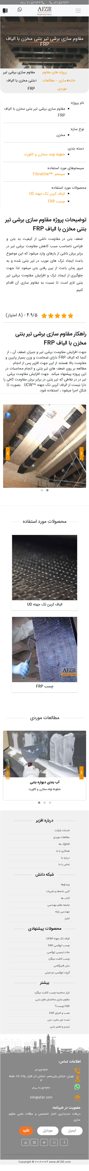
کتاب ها (65, 898)
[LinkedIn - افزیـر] (34, 1142)
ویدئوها (65, 884)
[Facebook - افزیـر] (64, 1142)
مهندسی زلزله (62, 911)
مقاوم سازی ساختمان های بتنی (52, 999)
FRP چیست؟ (62, 1006)
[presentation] (81, 454)
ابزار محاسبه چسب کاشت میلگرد (52, 992)
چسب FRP (56, 202)
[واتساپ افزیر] (19, 11)
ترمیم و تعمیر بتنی (60, 1026)
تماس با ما (64, 864)
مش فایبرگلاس (62, 966)
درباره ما (65, 858)
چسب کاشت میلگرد (59, 959)
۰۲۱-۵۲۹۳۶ (60, 3)
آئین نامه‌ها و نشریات (58, 891)
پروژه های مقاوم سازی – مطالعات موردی (54, 80)
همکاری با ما (63, 851)
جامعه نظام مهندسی (58, 905)
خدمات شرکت (62, 830)
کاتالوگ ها (64, 844)
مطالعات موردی (61, 837)
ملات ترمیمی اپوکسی (58, 952)
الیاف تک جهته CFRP (58, 938)
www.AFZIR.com (60, 1162)
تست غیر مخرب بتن (58, 1020)
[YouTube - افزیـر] (25, 1142)
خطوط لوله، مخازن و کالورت (44, 155)
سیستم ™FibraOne (49, 174)
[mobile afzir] (6, 10)
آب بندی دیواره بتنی (44, 782)
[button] (47, 490)
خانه (72, 81)
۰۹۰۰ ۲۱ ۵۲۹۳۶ (30, 3)
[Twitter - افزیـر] (44, 1142)
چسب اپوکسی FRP (59, 945)
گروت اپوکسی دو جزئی (57, 972)
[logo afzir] (44, 10)
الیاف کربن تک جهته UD (47, 194)
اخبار (67, 918)
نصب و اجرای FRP (59, 1013)
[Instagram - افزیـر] (54, 1142)
